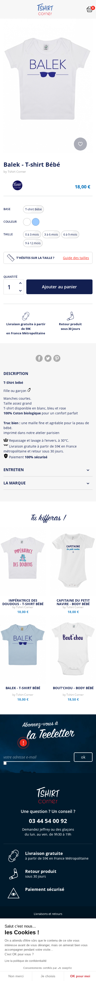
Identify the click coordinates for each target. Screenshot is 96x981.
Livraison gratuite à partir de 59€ (25, 328)
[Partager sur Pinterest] (56, 358)
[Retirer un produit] (20, 290)
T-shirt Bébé (33, 209)
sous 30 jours (40, 874)
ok (83, 757)
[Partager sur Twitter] (48, 358)
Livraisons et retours (48, 914)
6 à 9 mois (70, 234)
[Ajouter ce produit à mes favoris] (80, 144)
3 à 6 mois (51, 234)
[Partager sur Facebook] (39, 358)
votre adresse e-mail (19, 757)
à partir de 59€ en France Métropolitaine (57, 856)
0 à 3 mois (32, 234)
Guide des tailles (76, 258)
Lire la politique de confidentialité (26, 961)
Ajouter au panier (59, 286)
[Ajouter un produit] (20, 283)
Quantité (10, 277)
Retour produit (70, 326)
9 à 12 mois (33, 243)
